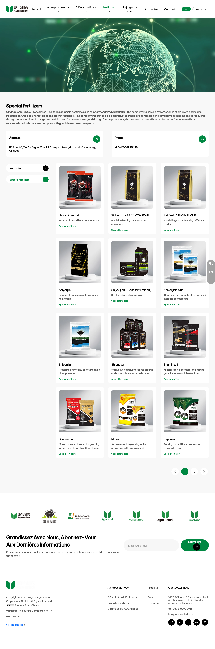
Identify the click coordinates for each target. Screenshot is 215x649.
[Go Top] (211, 280)
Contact (169, 9)
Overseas (153, 597)
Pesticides (16, 168)
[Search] (186, 9)
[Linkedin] (180, 622)
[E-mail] (211, 272)
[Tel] (211, 263)
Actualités (151, 9)
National (109, 7)
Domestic (153, 602)
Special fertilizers (19, 179)
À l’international (86, 7)
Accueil (36, 9)
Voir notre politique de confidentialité (27, 610)
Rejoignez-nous (130, 9)
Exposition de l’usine (119, 602)
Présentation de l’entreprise (122, 597)
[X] (205, 622)
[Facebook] (188, 622)
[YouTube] (196, 622)
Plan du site (13, 616)
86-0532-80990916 (180, 608)
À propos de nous (58, 7)
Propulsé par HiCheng (27, 605)
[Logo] (20, 515)
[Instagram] (171, 622)
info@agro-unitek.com (181, 614)
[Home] (17, 9)
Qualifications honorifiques (123, 608)
